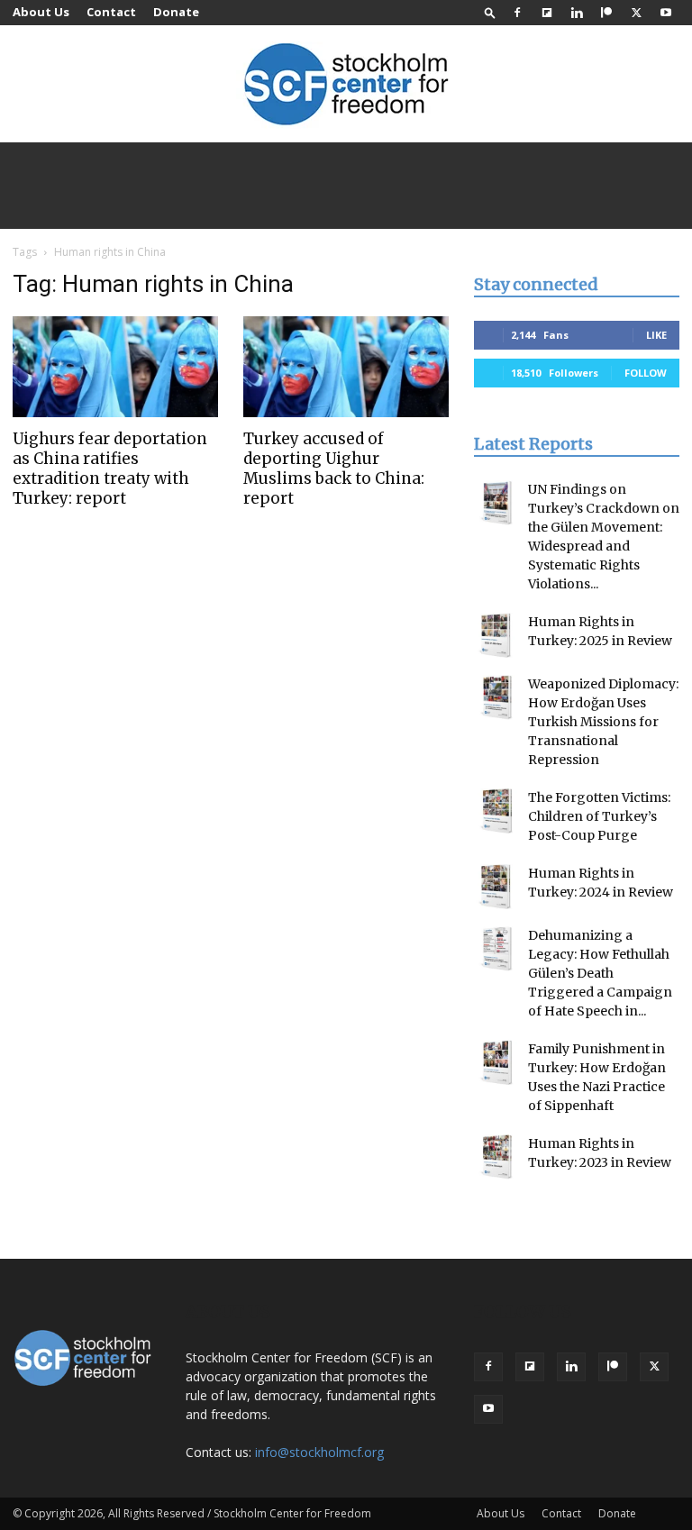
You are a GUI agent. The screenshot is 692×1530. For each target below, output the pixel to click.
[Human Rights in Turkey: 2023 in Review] (496, 1156)
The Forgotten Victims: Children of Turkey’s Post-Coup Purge (599, 816)
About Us (41, 12)
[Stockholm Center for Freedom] (346, 85)
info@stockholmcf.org (319, 1452)
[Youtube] (665, 12)
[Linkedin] (576, 12)
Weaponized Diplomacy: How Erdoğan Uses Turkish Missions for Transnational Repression (603, 722)
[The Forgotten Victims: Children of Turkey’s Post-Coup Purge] (496, 810)
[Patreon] (606, 12)
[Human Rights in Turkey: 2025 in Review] (496, 635)
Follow (645, 372)
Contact (111, 12)
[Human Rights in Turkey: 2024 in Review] (496, 886)
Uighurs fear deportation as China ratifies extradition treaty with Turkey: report (110, 468)
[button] (490, 12)
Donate (176, 12)
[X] (636, 12)
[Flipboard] (546, 12)
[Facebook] (517, 12)
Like (656, 335)
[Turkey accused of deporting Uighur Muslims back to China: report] (346, 366)
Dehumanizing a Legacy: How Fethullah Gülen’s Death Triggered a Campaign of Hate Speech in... (600, 973)
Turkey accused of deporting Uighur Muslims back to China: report (333, 468)
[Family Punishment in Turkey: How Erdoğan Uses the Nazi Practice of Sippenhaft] (496, 1062)
